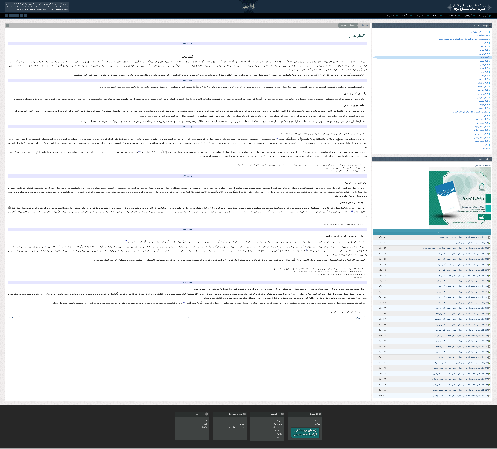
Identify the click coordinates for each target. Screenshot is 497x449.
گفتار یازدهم (483, 79)
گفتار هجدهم (483, 105)
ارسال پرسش (421, 15)
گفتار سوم (484, 50)
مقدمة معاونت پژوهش (479, 32)
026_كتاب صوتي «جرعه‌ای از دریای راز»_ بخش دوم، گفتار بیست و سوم (460, 374)
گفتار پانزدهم (483, 94)
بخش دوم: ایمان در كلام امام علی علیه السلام (470, 112)
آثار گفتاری (468, 15)
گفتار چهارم (483, 54)
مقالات (317, 424)
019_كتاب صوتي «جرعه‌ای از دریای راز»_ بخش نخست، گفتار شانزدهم (461, 335)
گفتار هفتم (484, 65)
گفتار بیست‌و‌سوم (481, 126)
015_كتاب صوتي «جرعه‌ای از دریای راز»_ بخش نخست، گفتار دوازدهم (461, 314)
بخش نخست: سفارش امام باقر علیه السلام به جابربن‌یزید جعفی (463, 39)
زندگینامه (405, 15)
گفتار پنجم (485, 57)
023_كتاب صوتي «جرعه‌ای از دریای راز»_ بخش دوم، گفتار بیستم (463, 357)
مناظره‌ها (279, 437)
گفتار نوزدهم (483, 108)
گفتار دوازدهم (483, 83)
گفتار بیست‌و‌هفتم (481, 141)
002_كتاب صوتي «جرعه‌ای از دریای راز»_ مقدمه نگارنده (466, 243)
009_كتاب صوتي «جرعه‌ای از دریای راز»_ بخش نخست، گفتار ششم (462, 281)
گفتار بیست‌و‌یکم (482, 119)
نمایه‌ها (485, 148)
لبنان (243, 421)
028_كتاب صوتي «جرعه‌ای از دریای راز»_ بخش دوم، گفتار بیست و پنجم (460, 385)
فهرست (191, 317)
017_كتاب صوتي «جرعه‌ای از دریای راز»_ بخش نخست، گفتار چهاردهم (461, 325)
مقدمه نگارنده (482, 35)
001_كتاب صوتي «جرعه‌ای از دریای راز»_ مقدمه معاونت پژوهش (463, 237)
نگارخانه (436, 15)
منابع (486, 145)
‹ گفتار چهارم (360, 317)
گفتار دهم (484, 75)
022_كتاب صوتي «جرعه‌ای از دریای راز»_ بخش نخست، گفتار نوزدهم (462, 352)
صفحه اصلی (363, 25)
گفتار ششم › (14, 317)
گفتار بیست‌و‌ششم (481, 137)
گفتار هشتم (484, 68)
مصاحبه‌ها (279, 430)
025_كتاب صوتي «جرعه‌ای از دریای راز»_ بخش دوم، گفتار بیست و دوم (461, 368)
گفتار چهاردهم (483, 90)
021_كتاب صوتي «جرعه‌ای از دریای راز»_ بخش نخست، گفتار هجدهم (462, 346)
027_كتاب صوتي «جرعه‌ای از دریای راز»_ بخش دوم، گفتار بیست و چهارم (460, 379)
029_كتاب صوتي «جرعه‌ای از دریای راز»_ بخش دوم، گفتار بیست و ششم (460, 390)
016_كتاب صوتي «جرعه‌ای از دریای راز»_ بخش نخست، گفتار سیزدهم (461, 319)
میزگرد (280, 434)
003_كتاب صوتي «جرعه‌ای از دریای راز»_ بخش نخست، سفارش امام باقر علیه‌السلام (455, 248)
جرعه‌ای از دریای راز (483, 165)
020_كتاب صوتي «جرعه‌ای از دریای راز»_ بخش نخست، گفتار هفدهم (462, 341)
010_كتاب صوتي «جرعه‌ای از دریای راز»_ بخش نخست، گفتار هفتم (462, 286)
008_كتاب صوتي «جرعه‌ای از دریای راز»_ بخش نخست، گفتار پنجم (463, 275)
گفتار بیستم (484, 116)
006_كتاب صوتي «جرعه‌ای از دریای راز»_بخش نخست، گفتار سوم (463, 265)
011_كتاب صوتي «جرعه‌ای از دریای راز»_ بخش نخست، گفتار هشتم (462, 292)
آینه (205, 424)
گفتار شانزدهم (482, 97)
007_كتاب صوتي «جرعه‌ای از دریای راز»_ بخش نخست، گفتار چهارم (462, 270)
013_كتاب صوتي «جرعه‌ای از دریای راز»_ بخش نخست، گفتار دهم (463, 303)
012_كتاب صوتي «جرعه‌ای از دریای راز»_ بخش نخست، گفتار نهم (463, 297)
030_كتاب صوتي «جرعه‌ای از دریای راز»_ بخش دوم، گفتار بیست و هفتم (460, 395)
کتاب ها (317, 421)
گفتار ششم (484, 61)
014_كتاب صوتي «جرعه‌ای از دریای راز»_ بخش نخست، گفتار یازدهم (462, 308)
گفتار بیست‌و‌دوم (482, 123)
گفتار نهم (484, 72)
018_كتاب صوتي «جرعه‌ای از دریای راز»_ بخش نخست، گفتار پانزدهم (462, 330)
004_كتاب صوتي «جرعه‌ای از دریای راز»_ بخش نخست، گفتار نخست (462, 254)
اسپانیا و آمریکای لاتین (236, 427)
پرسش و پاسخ (277, 427)
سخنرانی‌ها (278, 424)
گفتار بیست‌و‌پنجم (481, 134)
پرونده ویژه (391, 15)
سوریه (242, 424)
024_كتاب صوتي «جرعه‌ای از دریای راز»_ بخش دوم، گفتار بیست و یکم (461, 363)
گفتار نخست (483, 43)
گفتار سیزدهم (483, 86)
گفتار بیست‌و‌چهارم (481, 130)
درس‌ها (280, 421)
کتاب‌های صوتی (451, 15)
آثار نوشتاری (483, 15)
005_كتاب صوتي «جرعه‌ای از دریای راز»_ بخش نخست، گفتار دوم (463, 259)
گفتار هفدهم (483, 101)
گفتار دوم (484, 46)
